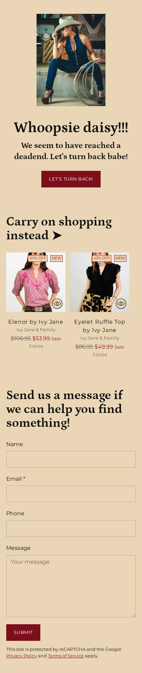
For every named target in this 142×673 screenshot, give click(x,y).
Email (15, 478)
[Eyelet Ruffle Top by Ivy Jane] (99, 282)
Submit (23, 632)
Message (18, 547)
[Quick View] (57, 303)
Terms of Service (66, 655)
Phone (15, 513)
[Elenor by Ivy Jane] (35, 282)
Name (14, 444)
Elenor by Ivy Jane (35, 321)
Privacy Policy (21, 655)
